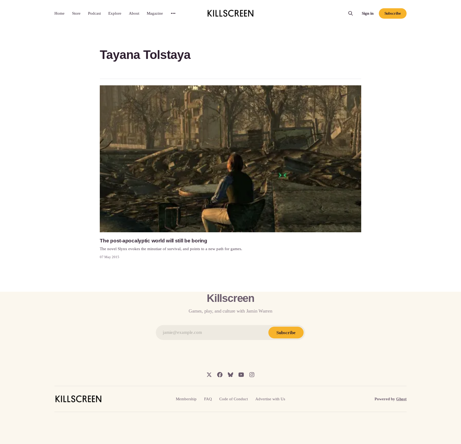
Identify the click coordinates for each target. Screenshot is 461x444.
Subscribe (392, 13)
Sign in (367, 13)
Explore (114, 13)
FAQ (208, 399)
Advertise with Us (270, 399)
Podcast (94, 13)
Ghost (401, 399)
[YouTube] (241, 374)
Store (76, 13)
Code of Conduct (233, 399)
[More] (173, 13)
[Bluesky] (230, 374)
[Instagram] (252, 374)
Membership (186, 399)
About (134, 13)
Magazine (155, 13)
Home (59, 13)
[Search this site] (350, 13)
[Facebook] (219, 374)
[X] (209, 374)
